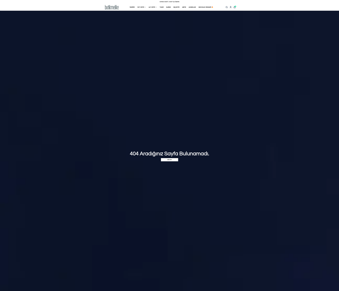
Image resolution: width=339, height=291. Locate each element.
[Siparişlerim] (231, 7)
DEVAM (169, 159)
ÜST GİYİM (140, 7)
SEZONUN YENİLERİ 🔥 (206, 7)
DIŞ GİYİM (176, 7)
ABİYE (184, 7)
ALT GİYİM (152, 7)
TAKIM (162, 7)
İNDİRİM (132, 7)
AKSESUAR (192, 7)
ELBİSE (168, 7)
